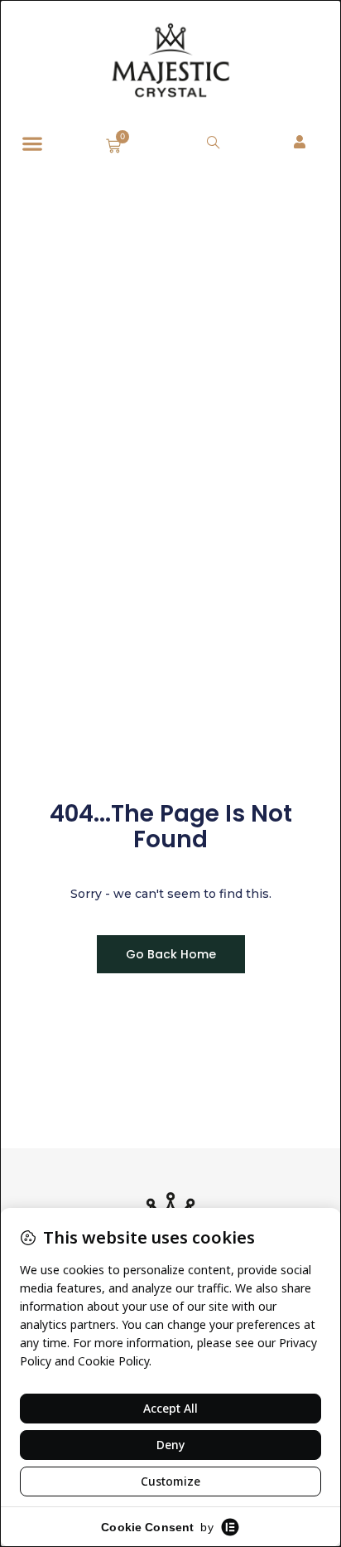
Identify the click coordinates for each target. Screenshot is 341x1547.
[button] (32, 144)
